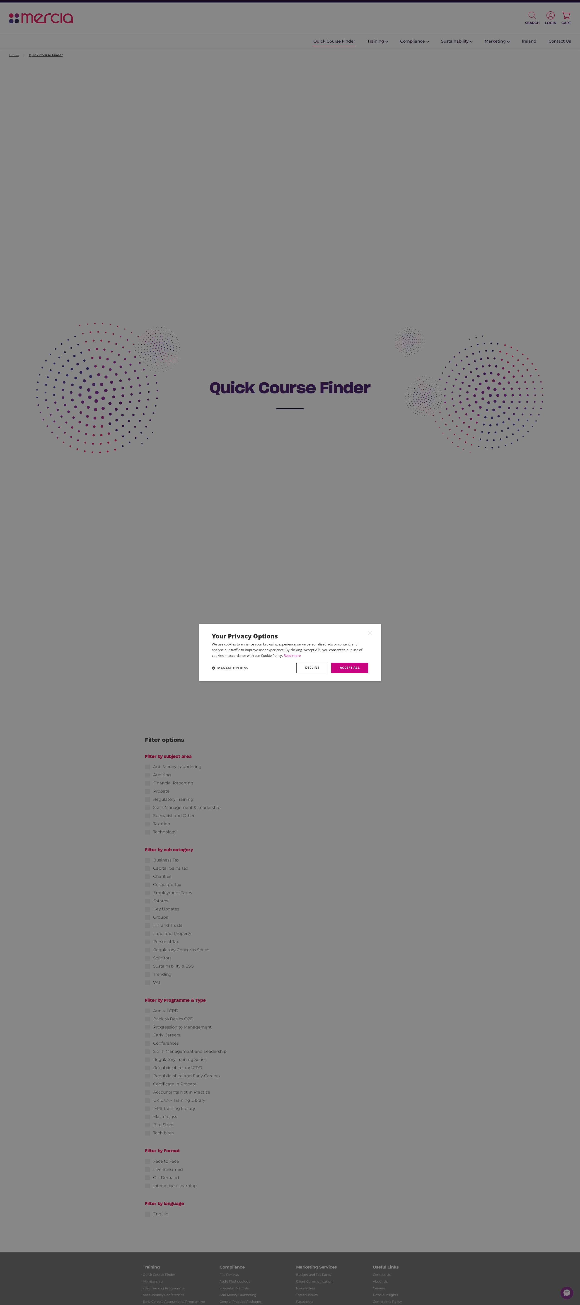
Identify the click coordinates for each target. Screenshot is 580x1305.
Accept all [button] (350, 668)
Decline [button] (312, 668)
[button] (230, 667)
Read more (292, 655)
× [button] (370, 633)
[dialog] (290, 652)
